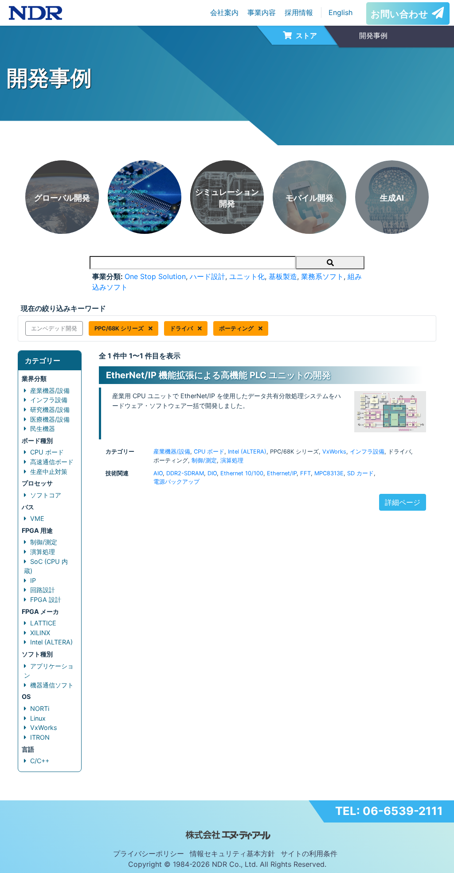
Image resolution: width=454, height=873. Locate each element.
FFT (305, 473)
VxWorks (43, 727)
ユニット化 (247, 276)
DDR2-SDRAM (185, 473)
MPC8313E (329, 473)
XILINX (40, 632)
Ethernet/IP (282, 473)
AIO (158, 473)
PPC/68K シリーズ (119, 328)
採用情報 (299, 12)
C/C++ (39, 760)
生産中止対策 (48, 471)
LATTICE (43, 623)
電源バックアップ (176, 481)
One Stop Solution (155, 276)
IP (33, 580)
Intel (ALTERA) (51, 642)
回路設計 (42, 590)
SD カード (360, 473)
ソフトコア (45, 495)
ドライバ (182, 328)
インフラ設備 (48, 400)
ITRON (40, 737)
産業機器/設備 (50, 390)
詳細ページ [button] (402, 502)
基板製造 (283, 276)
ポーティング (237, 328)
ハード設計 (207, 276)
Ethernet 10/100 (241, 473)
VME (37, 518)
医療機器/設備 (50, 419)
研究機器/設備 (50, 409)
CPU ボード (47, 452)
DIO (212, 473)
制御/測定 (43, 542)
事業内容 (261, 12)
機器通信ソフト (52, 685)
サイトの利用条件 (309, 853)
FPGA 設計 (45, 599)
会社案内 (224, 12)
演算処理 (42, 551)
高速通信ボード (52, 462)
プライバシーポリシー (148, 853)
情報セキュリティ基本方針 (232, 853)
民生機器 (42, 428)
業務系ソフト (322, 276)
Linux (38, 718)
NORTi (39, 708)
